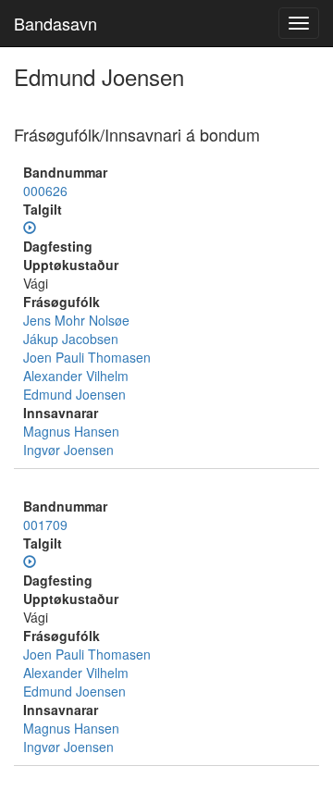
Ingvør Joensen (68, 449)
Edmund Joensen (74, 394)
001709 (45, 524)
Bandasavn (55, 23)
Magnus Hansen (71, 431)
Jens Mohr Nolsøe (76, 320)
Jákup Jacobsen (70, 338)
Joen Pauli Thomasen (87, 357)
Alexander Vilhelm (76, 375)
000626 (45, 190)
